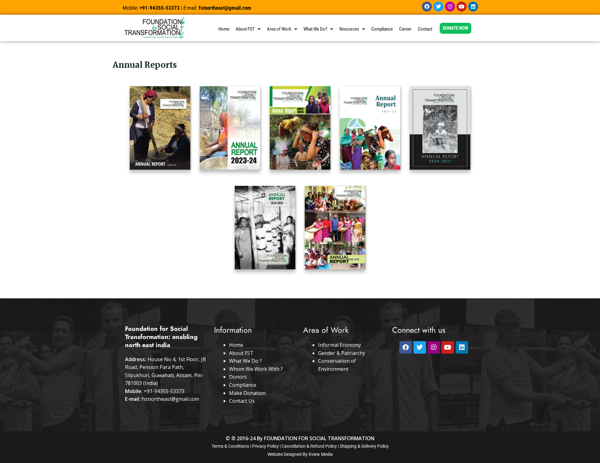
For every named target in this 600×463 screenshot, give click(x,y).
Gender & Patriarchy (341, 353)
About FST (245, 29)
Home (223, 29)
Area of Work (279, 29)
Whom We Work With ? (256, 369)
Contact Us (242, 400)
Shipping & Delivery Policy (364, 446)
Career (405, 29)
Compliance (382, 29)
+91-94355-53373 (164, 391)
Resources (349, 29)
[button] (248, 29)
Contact (425, 29)
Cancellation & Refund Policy (309, 446)
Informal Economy (339, 344)
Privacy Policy (265, 446)
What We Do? (315, 29)
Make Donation (247, 393)
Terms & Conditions (230, 446)
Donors (238, 376)
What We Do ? (245, 360)
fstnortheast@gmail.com (170, 399)
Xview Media (320, 454)
